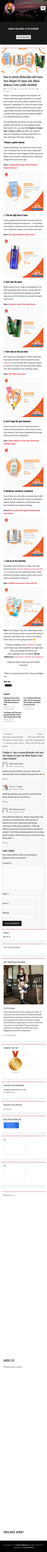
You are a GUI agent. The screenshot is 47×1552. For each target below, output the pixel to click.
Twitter (27, 657)
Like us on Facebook (12, 947)
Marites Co (13, 786)
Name (6, 894)
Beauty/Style (9, 89)
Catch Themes (28, 1547)
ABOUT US (9, 1360)
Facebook (20, 657)
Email (6, 903)
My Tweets (7, 1109)
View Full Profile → (10, 1035)
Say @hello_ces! (9, 1092)
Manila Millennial (22, 1545)
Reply (6, 779)
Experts (7, 363)
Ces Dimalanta (31, 89)
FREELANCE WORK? (14, 1532)
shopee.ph (30, 645)
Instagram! (38, 657)
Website (6, 913)
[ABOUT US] (23, 1275)
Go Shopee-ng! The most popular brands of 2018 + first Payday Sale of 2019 (12, 715)
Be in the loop (23, 37)
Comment (7, 863)
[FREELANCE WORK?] (23, 1447)
